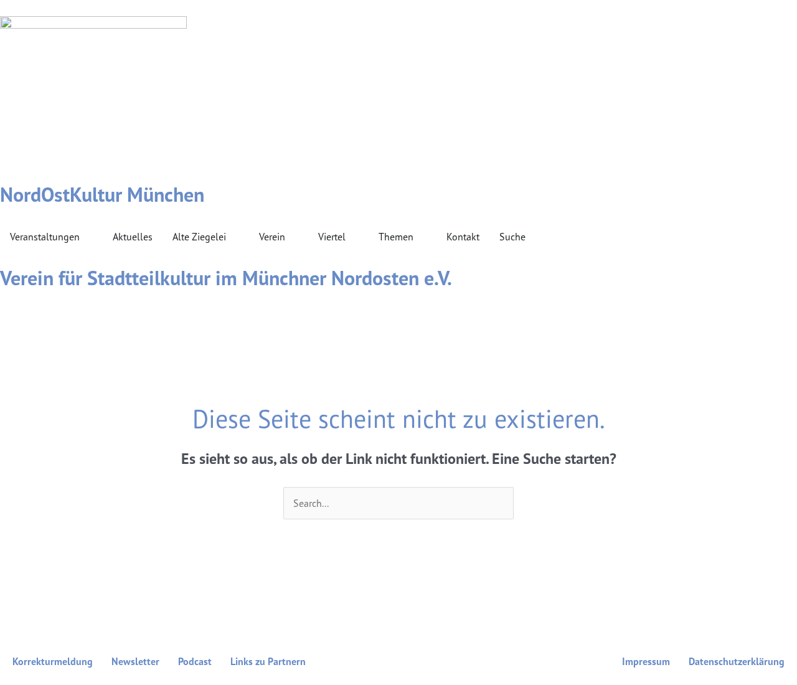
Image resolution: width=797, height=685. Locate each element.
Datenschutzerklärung (737, 661)
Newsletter (135, 661)
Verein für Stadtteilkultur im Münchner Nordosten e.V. (226, 278)
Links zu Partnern (268, 661)
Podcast (195, 661)
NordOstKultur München (102, 194)
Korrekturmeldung (52, 661)
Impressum (646, 661)
